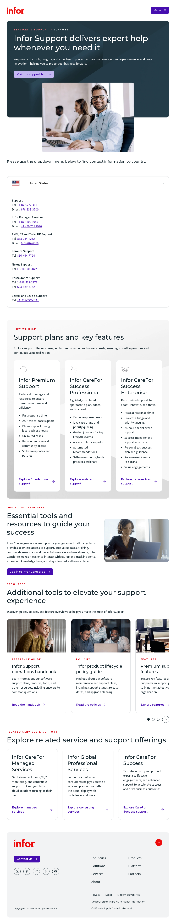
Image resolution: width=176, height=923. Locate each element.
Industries (98, 858)
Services (97, 874)
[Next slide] (165, 719)
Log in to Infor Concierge (27, 572)
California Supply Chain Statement (111, 908)
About (95, 881)
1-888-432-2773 (27, 282)
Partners (134, 874)
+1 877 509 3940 (27, 222)
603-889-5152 (26, 287)
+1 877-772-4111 (28, 205)
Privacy (95, 895)
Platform (134, 866)
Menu (157, 10)
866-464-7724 (25, 255)
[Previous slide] (141, 719)
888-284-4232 (26, 239)
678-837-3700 (29, 209)
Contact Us (24, 859)
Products (134, 858)
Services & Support (31, 29)
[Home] (16, 10)
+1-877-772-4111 (28, 300)
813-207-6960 (29, 243)
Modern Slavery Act (128, 895)
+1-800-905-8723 (27, 269)
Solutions (98, 866)
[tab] (148, 719)
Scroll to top (158, 842)
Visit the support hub (31, 75)
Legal (108, 895)
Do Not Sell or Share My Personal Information (118, 902)
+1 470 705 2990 (31, 226)
